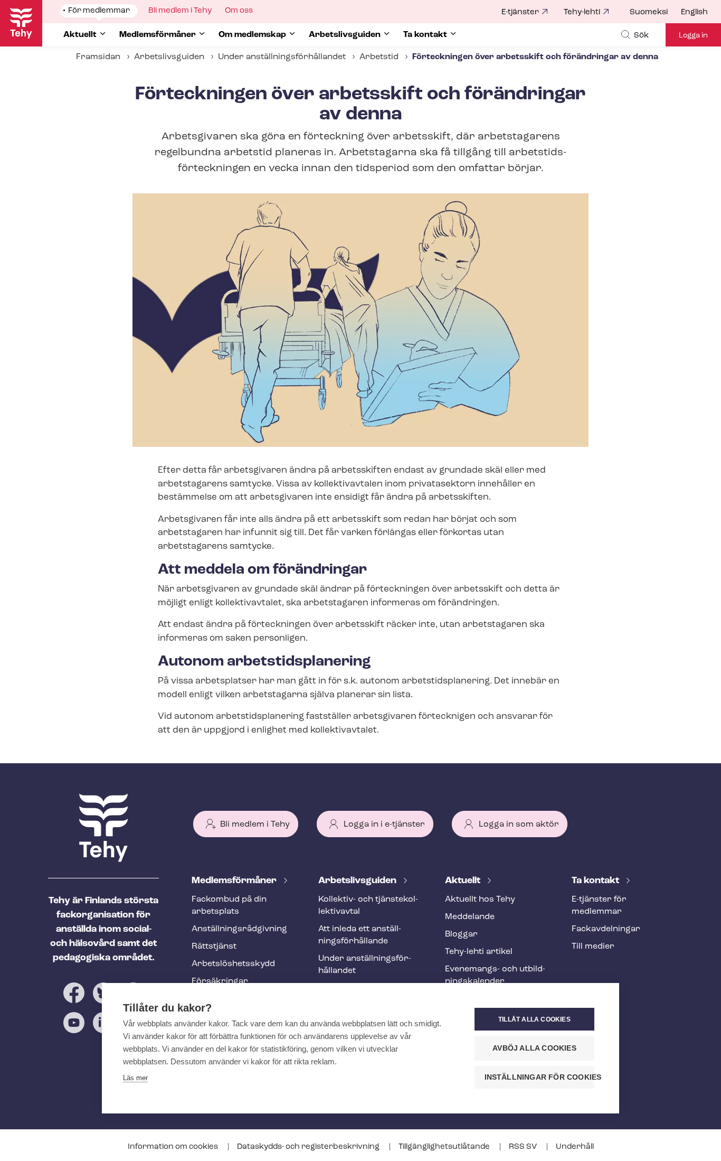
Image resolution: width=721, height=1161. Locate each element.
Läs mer (135, 1078)
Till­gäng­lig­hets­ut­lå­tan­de (445, 1147)
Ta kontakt (596, 881)
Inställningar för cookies (539, 1077)
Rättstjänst (214, 946)
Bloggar (461, 934)
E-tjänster (520, 12)
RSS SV (523, 1147)
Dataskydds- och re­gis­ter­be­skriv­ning (309, 1147)
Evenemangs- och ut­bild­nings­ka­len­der (495, 975)
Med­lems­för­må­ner (235, 881)
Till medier (593, 946)
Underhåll (575, 1147)
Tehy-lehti (582, 12)
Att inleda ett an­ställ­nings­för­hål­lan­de (359, 935)
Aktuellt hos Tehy (480, 899)
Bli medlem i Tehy (255, 824)
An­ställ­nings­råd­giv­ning (239, 929)
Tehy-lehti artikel (479, 952)
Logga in (693, 36)
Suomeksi (649, 12)
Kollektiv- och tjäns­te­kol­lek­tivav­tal (368, 905)
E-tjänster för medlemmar (599, 905)
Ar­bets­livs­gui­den (358, 881)
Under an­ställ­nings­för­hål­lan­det (282, 57)
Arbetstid (379, 57)
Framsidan (98, 57)
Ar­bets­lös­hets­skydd (233, 964)
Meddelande (470, 917)
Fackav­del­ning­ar (606, 929)
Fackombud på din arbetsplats (229, 905)
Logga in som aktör (519, 824)
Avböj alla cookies (534, 1048)
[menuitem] (655, 12)
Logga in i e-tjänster (384, 824)
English (694, 12)
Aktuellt (463, 881)
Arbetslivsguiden (169, 57)
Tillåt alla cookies (534, 1019)
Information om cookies (174, 1147)
